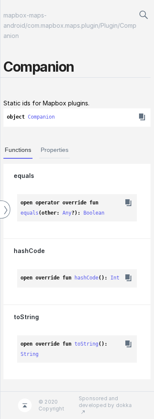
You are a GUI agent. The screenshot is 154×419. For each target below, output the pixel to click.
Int (114, 278)
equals (24, 175)
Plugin (109, 25)
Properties (54, 149)
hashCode (29, 250)
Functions (18, 149)
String (29, 354)
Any (66, 213)
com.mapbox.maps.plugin (62, 25)
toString (26, 316)
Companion (41, 117)
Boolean (93, 213)
